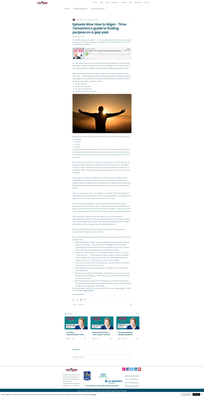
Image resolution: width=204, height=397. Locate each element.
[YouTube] (139, 369)
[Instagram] (123, 369)
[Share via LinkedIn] (81, 299)
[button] (95, 2)
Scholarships (106, 391)
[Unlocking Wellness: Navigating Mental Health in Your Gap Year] (127, 322)
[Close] (202, 394)
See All (137, 313)
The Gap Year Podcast (98, 9)
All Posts (67, 9)
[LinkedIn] (135, 369)
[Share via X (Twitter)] (77, 299)
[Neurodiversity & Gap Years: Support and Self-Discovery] (102, 322)
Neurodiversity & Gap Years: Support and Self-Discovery (101, 333)
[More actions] (130, 20)
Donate (124, 391)
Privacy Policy (92, 394)
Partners (93, 391)
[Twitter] (131, 369)
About (80, 391)
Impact (118, 391)
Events (99, 391)
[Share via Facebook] (73, 299)
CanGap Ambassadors (80, 9)
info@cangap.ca (134, 382)
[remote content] (102, 54)
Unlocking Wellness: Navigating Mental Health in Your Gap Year (127, 333)
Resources (86, 391)
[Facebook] (127, 369)
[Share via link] (85, 299)
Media (113, 391)
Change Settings (186, 394)
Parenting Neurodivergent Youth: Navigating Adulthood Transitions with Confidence (75, 333)
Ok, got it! (196, 394)
